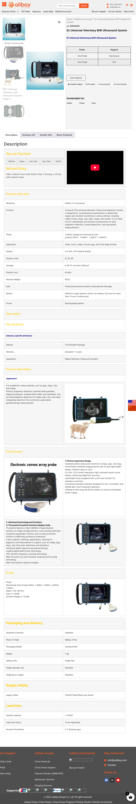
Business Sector (9, 11)
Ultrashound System (83, 19)
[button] (59, 22)
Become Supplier (99, 11)
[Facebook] (106, 780)
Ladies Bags (48, 11)
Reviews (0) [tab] (28, 135)
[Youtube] (118, 780)
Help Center (129, 11)
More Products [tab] (64, 135)
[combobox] (67, 5)
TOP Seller (25, 11)
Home (69, 19)
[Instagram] (112, 780)
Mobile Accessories (63, 11)
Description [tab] (11, 135)
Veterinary (36, 11)
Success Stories (115, 11)
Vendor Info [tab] (46, 135)
